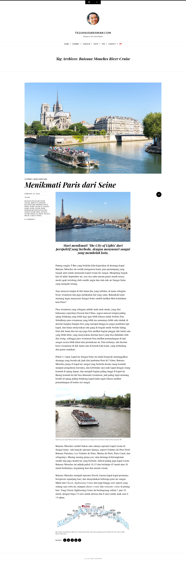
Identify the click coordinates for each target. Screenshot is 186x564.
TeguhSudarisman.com (93, 32)
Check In (86, 44)
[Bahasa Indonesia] (120, 44)
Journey (75, 44)
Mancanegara (40, 179)
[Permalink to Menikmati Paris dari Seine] (93, 128)
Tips (103, 44)
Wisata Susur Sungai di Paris (36, 213)
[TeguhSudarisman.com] (93, 19)
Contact (112, 44)
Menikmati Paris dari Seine (70, 184)
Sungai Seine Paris (32, 212)
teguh (27, 197)
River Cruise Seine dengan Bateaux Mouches (36, 209)
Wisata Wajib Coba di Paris (37, 215)
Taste (95, 44)
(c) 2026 (86, 558)
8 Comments (30, 219)
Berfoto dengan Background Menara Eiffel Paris (36, 204)
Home (66, 44)
